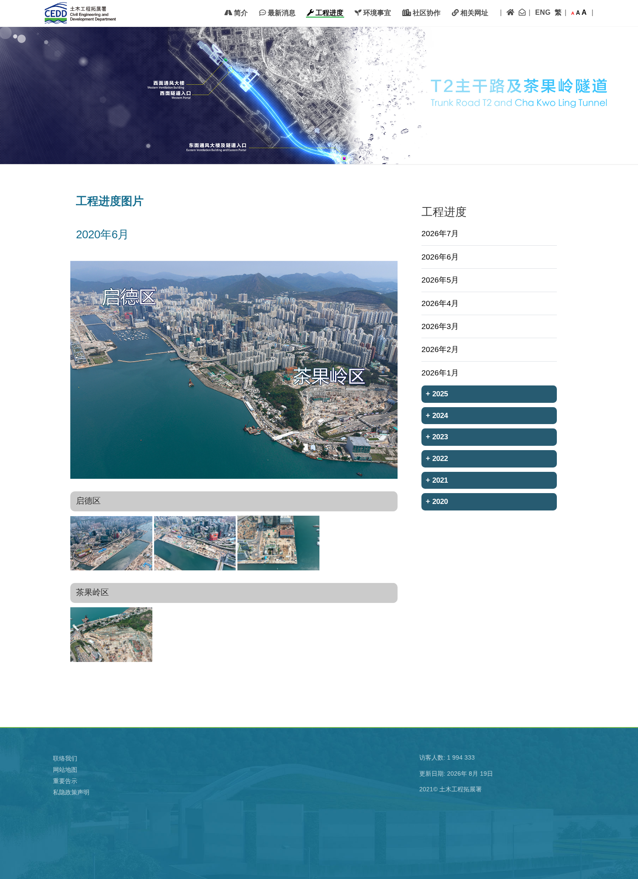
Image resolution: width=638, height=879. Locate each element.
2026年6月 (440, 257)
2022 (437, 458)
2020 (437, 501)
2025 (437, 394)
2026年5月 (440, 280)
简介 (240, 12)
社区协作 (426, 12)
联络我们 (65, 758)
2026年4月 (440, 303)
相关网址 (473, 12)
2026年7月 (440, 233)
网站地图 (65, 769)
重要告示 (65, 780)
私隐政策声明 (71, 792)
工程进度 (328, 12)
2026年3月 (440, 326)
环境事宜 (376, 12)
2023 (437, 437)
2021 (437, 480)
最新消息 (281, 12)
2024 (437, 415)
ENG (542, 12)
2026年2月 (440, 349)
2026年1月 (440, 373)
